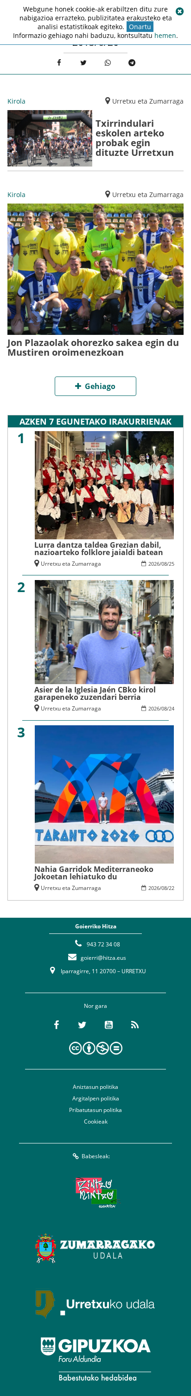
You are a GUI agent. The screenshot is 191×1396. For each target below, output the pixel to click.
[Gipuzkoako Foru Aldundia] (95, 1359)
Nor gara (95, 1006)
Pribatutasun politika (95, 1110)
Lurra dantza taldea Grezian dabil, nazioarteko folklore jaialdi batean (98, 548)
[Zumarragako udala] (95, 1248)
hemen (165, 35)
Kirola (16, 101)
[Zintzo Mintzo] (96, 1192)
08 (164, 563)
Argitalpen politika (95, 1098)
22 (171, 887)
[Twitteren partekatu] (83, 63)
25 (171, 563)
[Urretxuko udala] (95, 1303)
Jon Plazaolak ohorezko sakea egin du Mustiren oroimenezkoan (93, 347)
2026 (153, 563)
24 (171, 708)
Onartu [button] (140, 26)
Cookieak (96, 1121)
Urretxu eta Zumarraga (148, 101)
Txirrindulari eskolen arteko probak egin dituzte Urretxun (135, 138)
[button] (179, 12)
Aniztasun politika (95, 1087)
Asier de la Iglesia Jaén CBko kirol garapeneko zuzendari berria (95, 693)
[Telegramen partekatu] (132, 63)
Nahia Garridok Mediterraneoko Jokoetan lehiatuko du (93, 873)
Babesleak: (96, 1156)
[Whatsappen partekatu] (108, 63)
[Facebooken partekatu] (59, 63)
